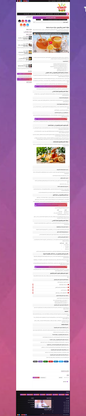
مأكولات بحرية (43, 14)
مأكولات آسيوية (56, 14)
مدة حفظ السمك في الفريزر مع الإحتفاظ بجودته (23, 38)
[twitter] (21, 1)
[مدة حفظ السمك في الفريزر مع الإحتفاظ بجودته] (30, 37)
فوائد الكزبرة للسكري (47, 409)
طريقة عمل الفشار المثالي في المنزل (23, 59)
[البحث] (17, 1)
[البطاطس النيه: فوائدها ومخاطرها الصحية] (30, 65)
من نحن (63, 1)
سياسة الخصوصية (54, 1)
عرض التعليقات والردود (35, 377)
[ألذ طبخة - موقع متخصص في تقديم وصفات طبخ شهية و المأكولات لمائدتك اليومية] (62, 7)
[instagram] (27, 1)
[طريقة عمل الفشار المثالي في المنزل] (30, 58)
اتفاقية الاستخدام (59, 1)
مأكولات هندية (49, 14)
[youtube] (24, 1)
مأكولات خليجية (62, 14)
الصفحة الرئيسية (67, 1)
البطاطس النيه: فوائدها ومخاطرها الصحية (23, 66)
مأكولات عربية (42, 394)
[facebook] (28, 1)
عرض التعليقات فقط (43, 377)
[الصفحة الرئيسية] (67, 14)
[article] (42, 366)
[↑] (43, 413)
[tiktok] (22, 1)
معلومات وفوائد (26, 14)
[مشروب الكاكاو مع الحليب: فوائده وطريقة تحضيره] (30, 45)
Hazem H (50, 410)
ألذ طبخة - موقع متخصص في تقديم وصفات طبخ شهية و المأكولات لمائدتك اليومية (51, 414)
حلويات (38, 14)
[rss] (19, 1)
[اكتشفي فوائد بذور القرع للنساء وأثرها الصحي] (30, 52)
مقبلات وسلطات (32, 14)
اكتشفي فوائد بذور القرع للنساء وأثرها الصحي (23, 53)
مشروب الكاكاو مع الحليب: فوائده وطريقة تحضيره (23, 45)
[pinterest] (25, 1)
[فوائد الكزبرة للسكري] (43, 404)
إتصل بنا (49, 1)
